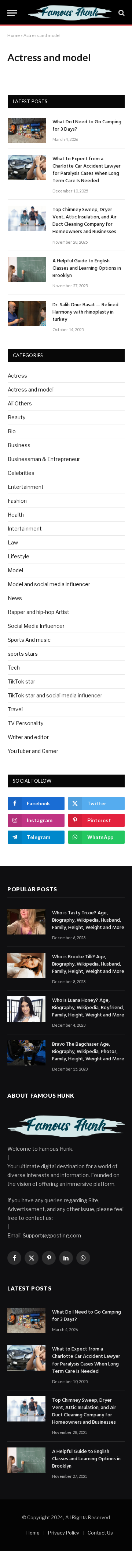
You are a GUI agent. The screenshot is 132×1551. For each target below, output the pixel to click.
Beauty (16, 417)
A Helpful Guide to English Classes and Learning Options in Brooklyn (86, 268)
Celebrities (21, 473)
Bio (12, 431)
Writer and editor (28, 737)
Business (19, 445)
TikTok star (21, 681)
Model (15, 570)
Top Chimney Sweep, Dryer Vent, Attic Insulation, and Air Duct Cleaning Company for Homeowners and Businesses (84, 221)
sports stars (23, 654)
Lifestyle (18, 556)
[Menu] (12, 13)
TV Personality (25, 723)
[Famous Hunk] (69, 13)
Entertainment (26, 487)
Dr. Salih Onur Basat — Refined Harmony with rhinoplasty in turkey (85, 312)
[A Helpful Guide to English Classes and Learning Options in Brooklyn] (27, 269)
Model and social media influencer (49, 584)
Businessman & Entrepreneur (44, 459)
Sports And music (29, 640)
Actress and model (31, 389)
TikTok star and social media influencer (55, 695)
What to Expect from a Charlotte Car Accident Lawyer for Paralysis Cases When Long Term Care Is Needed (86, 170)
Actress (17, 375)
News (15, 598)
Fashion (17, 501)
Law (13, 542)
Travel (15, 709)
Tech (14, 667)
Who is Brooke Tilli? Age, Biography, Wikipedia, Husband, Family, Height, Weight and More (88, 964)
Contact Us (100, 1533)
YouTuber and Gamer (33, 751)
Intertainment (25, 528)
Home (13, 35)
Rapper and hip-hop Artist (38, 612)
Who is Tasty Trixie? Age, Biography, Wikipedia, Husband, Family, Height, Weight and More (88, 920)
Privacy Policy (63, 1533)
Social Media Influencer (36, 626)
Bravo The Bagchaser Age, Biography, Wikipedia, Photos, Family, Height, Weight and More (88, 1051)
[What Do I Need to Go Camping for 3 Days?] (27, 130)
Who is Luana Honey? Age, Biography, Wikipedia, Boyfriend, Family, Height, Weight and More (88, 1007)
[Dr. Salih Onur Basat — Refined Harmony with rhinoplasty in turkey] (27, 313)
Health (16, 515)
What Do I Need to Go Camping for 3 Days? (86, 126)
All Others (20, 403)
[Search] (121, 13)
